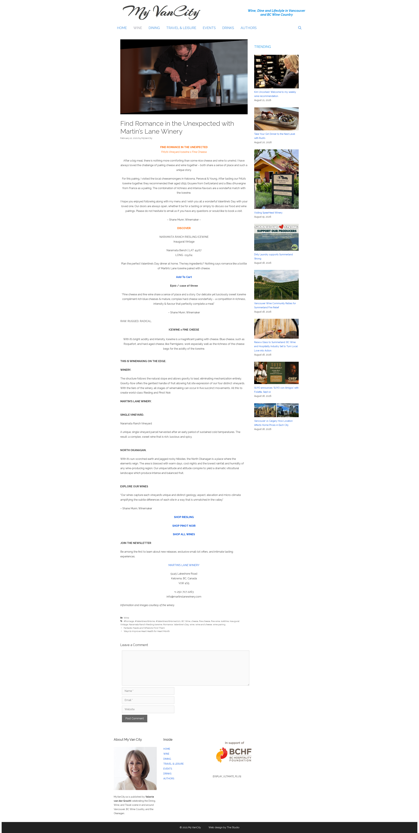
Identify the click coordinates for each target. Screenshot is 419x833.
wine (192, 624)
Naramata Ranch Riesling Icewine (145, 624)
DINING (154, 28)
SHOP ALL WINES (184, 534)
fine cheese (204, 621)
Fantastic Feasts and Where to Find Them (144, 628)
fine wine (215, 621)
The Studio (233, 827)
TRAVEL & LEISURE (181, 28)
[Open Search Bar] (299, 28)
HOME (122, 28)
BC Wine (186, 621)
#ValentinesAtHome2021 (168, 621)
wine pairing (219, 624)
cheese (194, 621)
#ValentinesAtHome (145, 621)
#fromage (129, 621)
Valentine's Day (181, 624)
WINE (137, 28)
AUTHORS (249, 28)
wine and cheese (203, 624)
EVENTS (209, 28)
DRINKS (228, 28)
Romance (168, 624)
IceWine (225, 621)
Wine (126, 617)
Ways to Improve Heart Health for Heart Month (147, 631)
